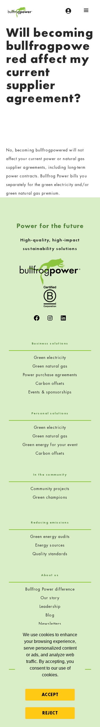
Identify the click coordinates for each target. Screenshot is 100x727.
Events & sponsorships (50, 392)
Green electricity (50, 357)
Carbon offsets (50, 383)
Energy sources (50, 545)
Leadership (50, 606)
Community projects (50, 488)
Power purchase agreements (50, 374)
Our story (50, 597)
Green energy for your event (50, 444)
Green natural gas (50, 366)
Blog (50, 615)
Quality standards (50, 553)
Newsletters (50, 623)
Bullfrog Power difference (50, 589)
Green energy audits (50, 536)
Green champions (50, 497)
